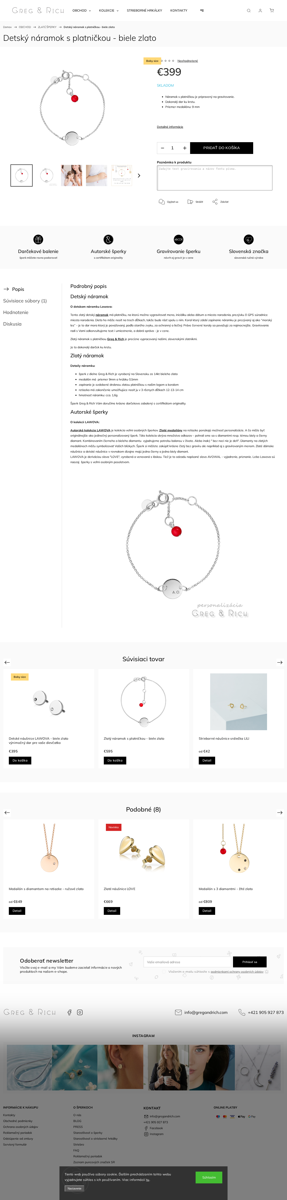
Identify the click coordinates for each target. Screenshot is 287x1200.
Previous (8, 662)
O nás (77, 1115)
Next (280, 662)
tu (147, 1180)
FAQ (76, 1150)
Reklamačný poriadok (17, 1133)
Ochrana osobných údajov (20, 1127)
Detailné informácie (170, 127)
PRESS (78, 1127)
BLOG (77, 1121)
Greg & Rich (115, 339)
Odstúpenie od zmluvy (18, 1138)
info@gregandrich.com (206, 1012)
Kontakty (9, 1115)
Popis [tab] (18, 289)
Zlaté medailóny (170, 430)
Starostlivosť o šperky (87, 1133)
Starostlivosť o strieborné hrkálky (95, 1138)
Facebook (69, 1012)
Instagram (80, 1012)
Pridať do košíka (221, 148)
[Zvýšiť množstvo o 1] (184, 148)
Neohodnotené (188, 60)
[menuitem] (81, 10)
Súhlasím (209, 1177)
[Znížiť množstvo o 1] (162, 148)
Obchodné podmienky (17, 1121)
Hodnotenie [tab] (15, 312)
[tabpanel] (48, 718)
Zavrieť (263, 215)
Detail (207, 760)
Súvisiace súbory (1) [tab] (25, 301)
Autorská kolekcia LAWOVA (90, 430)
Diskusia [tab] (12, 324)
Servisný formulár (15, 1144)
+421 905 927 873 (266, 1012)
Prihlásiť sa (249, 962)
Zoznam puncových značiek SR (94, 1162)
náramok (102, 315)
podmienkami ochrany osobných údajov (237, 972)
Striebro (78, 1144)
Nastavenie (74, 1188)
